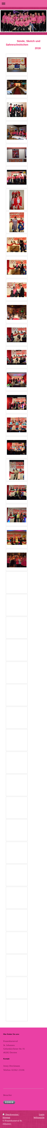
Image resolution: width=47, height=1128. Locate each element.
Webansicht (39, 1117)
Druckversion (12, 1114)
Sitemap (6, 1117)
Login (41, 1114)
